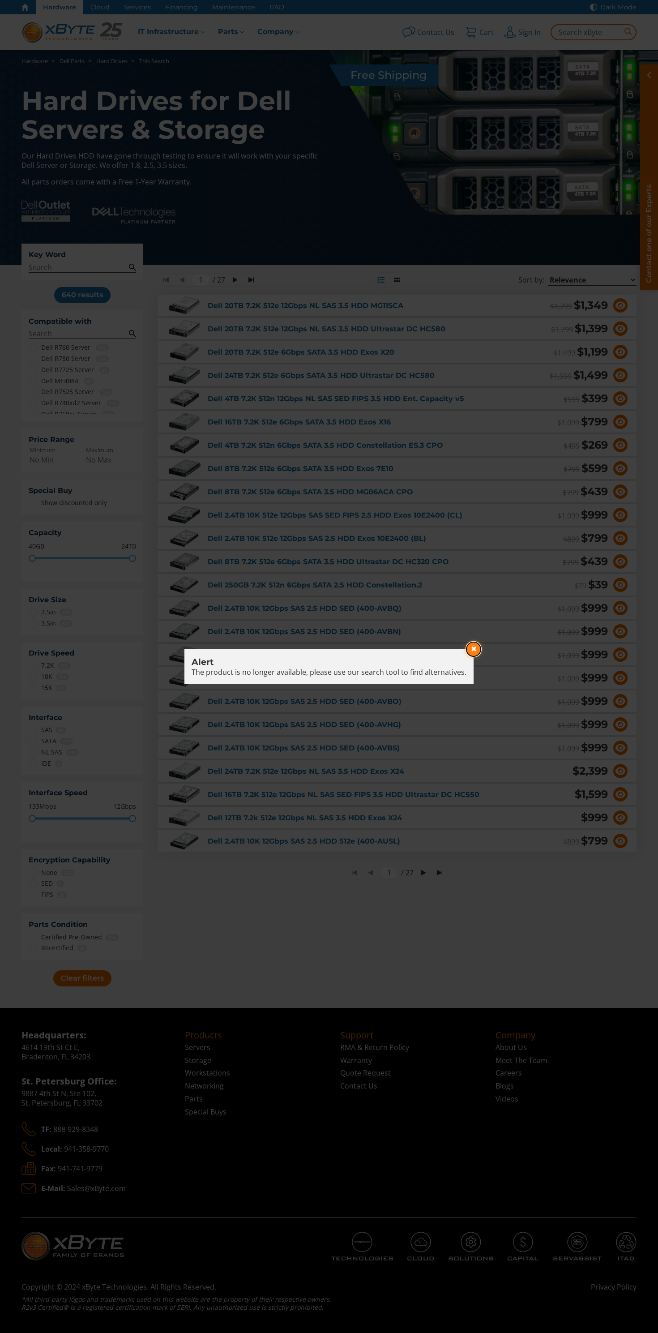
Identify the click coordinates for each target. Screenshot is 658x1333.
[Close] (473, 649)
